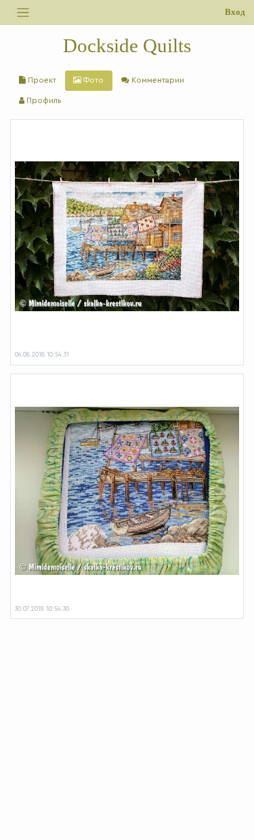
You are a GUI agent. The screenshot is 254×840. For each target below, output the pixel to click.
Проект (41, 80)
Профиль (43, 100)
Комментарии (156, 80)
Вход (235, 12)
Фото (92, 80)
